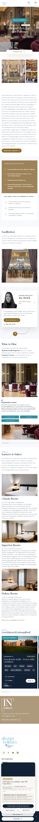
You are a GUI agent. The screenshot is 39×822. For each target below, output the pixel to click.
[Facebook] (8, 753)
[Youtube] (13, 753)
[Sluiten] (36, 816)
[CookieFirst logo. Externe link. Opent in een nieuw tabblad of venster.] (2, 400)
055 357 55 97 (26, 810)
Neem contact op (10, 810)
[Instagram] (4, 753)
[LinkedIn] (18, 753)
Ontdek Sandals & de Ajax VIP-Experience (18, 806)
